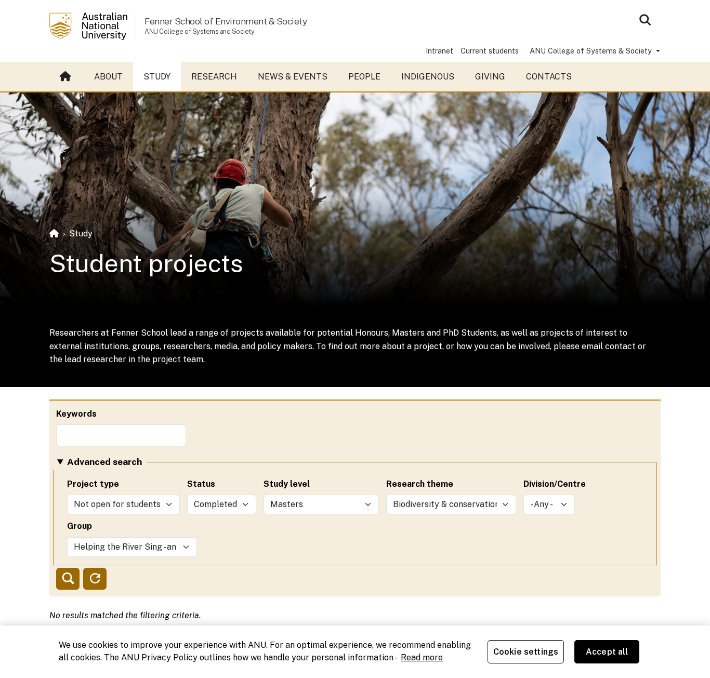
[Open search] (645, 19)
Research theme (419, 484)
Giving (490, 77)
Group (79, 526)
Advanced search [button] (104, 461)
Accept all (607, 652)
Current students (490, 50)
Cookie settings (525, 652)
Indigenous (427, 77)
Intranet (439, 50)
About (108, 77)
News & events (292, 77)
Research (214, 77)
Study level (287, 484)
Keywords (76, 414)
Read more (422, 657)
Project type (93, 484)
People (364, 77)
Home (66, 77)
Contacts (549, 77)
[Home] (54, 233)
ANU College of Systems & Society (592, 50)
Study (156, 77)
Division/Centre (554, 484)
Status (201, 484)
